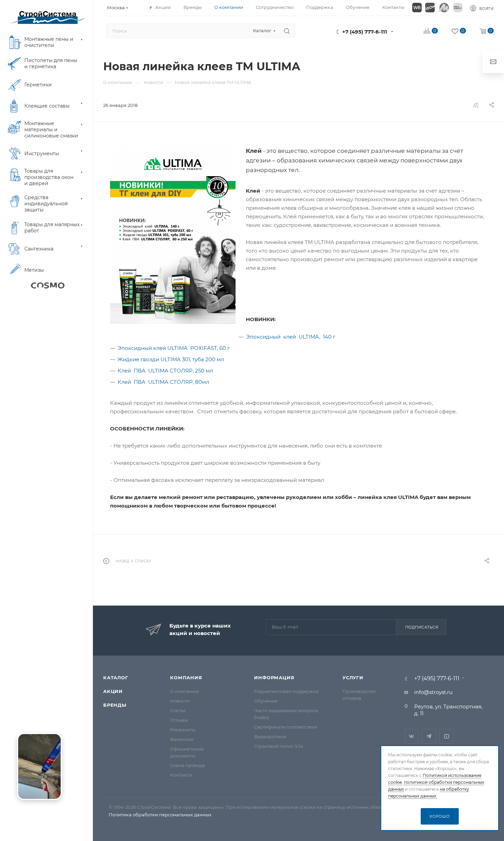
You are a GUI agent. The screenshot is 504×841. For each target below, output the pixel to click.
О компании (184, 691)
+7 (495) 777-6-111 (364, 31)
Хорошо (440, 816)
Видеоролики (270, 736)
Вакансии (181, 739)
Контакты (181, 775)
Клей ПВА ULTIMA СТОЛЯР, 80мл (163, 382)
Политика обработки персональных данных (160, 814)
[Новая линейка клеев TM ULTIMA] (173, 235)
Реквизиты (182, 729)
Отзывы (179, 720)
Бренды (115, 705)
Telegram (429, 736)
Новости (180, 701)
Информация (274, 677)
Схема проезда (187, 765)
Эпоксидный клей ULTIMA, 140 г (290, 336)
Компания (186, 677)
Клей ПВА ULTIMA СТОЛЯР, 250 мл (165, 370)
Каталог (115, 677)
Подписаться (422, 627)
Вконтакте (411, 736)
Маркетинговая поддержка (286, 691)
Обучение (266, 701)
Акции (113, 691)
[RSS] (475, 105)
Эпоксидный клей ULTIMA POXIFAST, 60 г (174, 348)
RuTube (446, 736)
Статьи (177, 710)
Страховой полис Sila (278, 746)
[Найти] (286, 31)
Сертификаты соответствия (285, 727)
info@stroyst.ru (433, 692)
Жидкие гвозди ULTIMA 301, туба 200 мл (171, 359)
